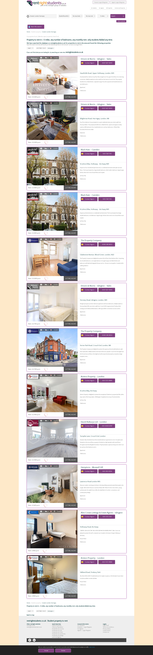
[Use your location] (28, 16)
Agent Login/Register (118, 2)
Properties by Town (57, 632)
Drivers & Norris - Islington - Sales (96, 59)
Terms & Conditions (108, 627)
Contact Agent (89, 63)
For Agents (101, 8)
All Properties (109, 8)
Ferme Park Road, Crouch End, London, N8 (95, 345)
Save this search (36, 27)
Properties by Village (57, 635)
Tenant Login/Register (101, 2)
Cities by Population (57, 627)
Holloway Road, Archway (89, 527)
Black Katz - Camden (90, 150)
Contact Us (106, 632)
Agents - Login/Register (84, 630)
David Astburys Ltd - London (94, 422)
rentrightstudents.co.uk (74, 52)
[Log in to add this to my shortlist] (46, 97)
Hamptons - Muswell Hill (92, 467)
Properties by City (57, 630)
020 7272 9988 (107, 380)
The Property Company (91, 240)
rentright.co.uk (31, 625)
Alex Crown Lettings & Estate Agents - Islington (102, 513)
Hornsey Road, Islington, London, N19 (93, 300)
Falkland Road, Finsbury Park (90, 572)
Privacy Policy (107, 629)
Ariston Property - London (92, 376)
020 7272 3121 (107, 517)
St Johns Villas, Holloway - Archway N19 (94, 164)
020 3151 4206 (107, 471)
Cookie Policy (106, 630)
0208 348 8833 (107, 244)
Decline (63, 650)
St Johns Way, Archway (88, 391)
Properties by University (58, 634)
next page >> (51, 48)
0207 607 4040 (107, 63)
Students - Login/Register (84, 627)
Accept (46, 650)
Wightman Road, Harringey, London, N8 (94, 118)
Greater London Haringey (49, 32)
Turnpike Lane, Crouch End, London (93, 436)
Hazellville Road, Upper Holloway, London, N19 (97, 73)
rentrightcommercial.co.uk (34, 627)
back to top (30, 615)
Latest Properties (56, 625)
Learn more (92, 647)
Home (28, 32)
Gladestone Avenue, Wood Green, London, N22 (97, 255)
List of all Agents (56, 637)
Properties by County (58, 629)
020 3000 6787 (107, 426)
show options (121, 21)
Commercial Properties (120, 8)
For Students (94, 8)
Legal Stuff (106, 625)
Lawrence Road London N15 (90, 481)
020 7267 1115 (107, 154)
